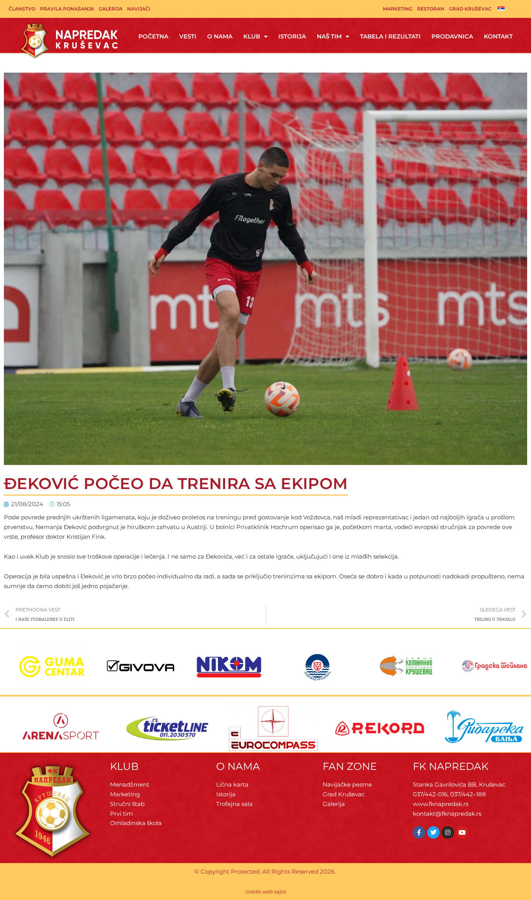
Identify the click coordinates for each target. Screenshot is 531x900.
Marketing (397, 9)
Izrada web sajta (265, 891)
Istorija (292, 36)
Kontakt (498, 36)
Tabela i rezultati (390, 36)
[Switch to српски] (501, 8)
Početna (153, 36)
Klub (251, 36)
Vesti (187, 36)
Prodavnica (452, 36)
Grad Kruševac (470, 9)
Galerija (110, 9)
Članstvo (22, 9)
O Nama (219, 36)
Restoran (430, 9)
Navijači (138, 9)
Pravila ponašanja (67, 9)
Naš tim (329, 36)
